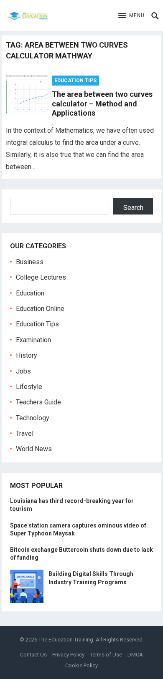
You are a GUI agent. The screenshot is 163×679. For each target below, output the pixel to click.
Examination (33, 340)
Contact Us (33, 654)
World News (34, 449)
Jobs (23, 371)
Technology (32, 418)
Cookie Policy (81, 665)
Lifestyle (29, 387)
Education (30, 293)
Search (133, 208)
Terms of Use (106, 654)
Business (29, 262)
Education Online (40, 309)
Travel (24, 433)
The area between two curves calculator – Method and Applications (102, 103)
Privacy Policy (68, 654)
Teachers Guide (38, 402)
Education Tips (75, 80)
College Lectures (41, 277)
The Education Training (65, 639)
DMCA (135, 654)
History (26, 355)
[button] (131, 16)
